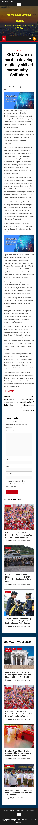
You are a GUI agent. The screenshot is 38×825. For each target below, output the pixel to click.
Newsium (28, 820)
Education (9, 766)
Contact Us (30, 810)
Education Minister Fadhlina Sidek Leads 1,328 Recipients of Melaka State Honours (18, 792)
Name (8, 459)
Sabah (19, 648)
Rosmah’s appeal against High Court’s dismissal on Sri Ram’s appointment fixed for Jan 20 (27, 403)
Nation (18, 50)
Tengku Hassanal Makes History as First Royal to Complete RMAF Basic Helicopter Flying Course (18, 621)
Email (8, 466)
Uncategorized (11, 727)
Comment (10, 431)
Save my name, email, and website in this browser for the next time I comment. (18, 484)
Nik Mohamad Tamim (24, 540)
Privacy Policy (9, 810)
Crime (14, 648)
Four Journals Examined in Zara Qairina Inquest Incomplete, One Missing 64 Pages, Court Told (18, 675)
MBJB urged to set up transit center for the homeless (11, 400)
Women (8, 651)
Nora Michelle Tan (12, 87)
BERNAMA (9, 391)
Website (9, 474)
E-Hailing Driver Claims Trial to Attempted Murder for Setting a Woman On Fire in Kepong (18, 753)
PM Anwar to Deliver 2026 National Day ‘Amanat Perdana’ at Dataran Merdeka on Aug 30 (18, 535)
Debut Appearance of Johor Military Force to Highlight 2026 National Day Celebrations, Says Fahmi (18, 578)
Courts (8, 648)
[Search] (30, 39)
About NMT (20, 810)
